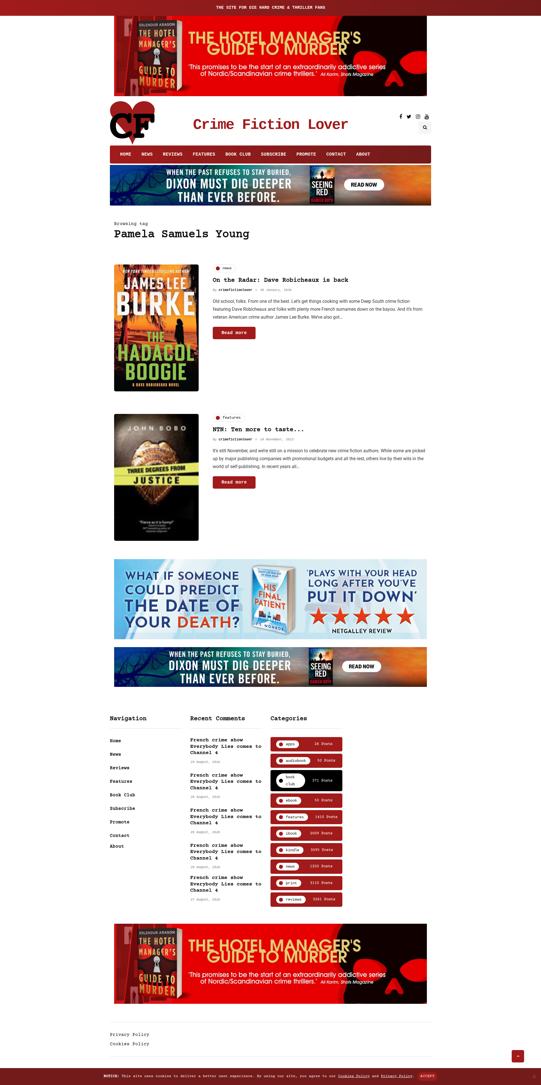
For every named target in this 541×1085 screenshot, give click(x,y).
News (147, 154)
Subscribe (273, 154)
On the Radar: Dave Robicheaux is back (280, 280)
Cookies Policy (129, 1044)
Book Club (238, 154)
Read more (234, 333)
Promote (306, 154)
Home (125, 154)
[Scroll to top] (518, 1056)
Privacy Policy (129, 1034)
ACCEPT (427, 1076)
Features (204, 154)
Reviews (173, 154)
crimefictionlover (235, 290)
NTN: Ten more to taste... (258, 429)
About (363, 154)
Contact (336, 154)
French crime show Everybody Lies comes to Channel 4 (225, 746)
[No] (534, 1076)
